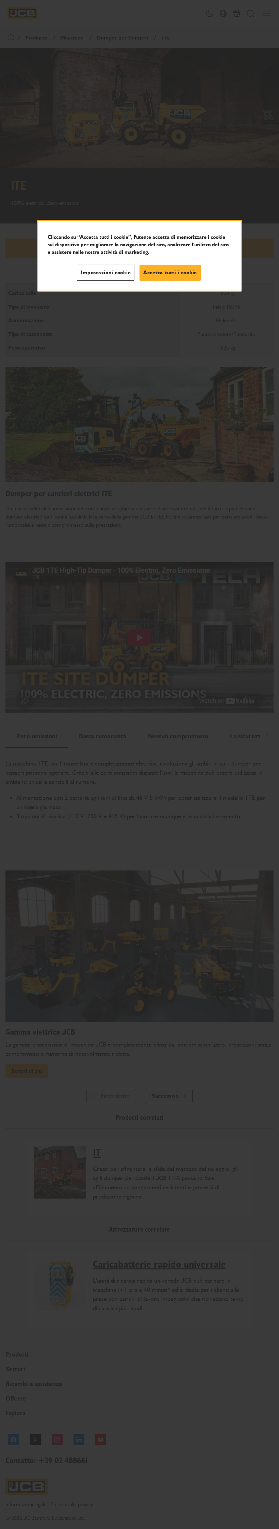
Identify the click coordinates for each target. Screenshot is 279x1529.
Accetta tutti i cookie (170, 272)
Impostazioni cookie (106, 272)
